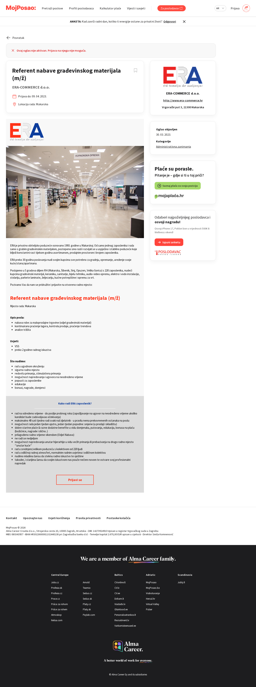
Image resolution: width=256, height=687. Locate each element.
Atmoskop (56, 614)
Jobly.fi (181, 582)
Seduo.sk (87, 598)
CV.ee (117, 593)
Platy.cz (87, 604)
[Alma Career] (128, 646)
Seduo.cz (87, 593)
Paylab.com (89, 614)
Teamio (87, 587)
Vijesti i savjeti (136, 8)
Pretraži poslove (52, 8)
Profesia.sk (56, 587)
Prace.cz (55, 598)
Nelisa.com (56, 620)
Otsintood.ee (121, 609)
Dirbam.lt (119, 598)
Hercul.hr (150, 598)
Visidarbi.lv (120, 604)
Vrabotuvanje (153, 593)
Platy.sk (87, 609)
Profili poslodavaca (81, 8)
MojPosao (151, 582)
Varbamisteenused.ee (125, 625)
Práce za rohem (59, 609)
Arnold (86, 582)
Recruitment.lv (122, 620)
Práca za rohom (59, 604)
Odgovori (169, 21)
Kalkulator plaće (110, 8)
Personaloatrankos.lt (125, 614)
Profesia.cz (56, 593)
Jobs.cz (55, 582)
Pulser (149, 609)
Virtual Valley (152, 604)
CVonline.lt (120, 582)
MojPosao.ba (153, 587)
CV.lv (117, 587)
